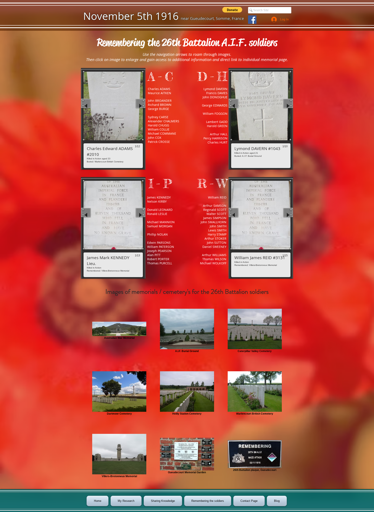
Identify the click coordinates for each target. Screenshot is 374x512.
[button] (232, 10)
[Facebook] (252, 19)
